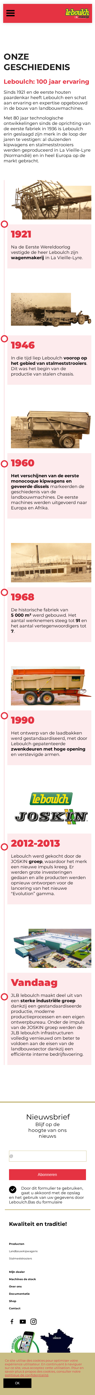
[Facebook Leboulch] (12, 1323)
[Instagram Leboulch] (33, 1323)
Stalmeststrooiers (20, 1258)
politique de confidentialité (26, 1375)
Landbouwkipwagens (23, 1251)
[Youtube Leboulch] (23, 1323)
